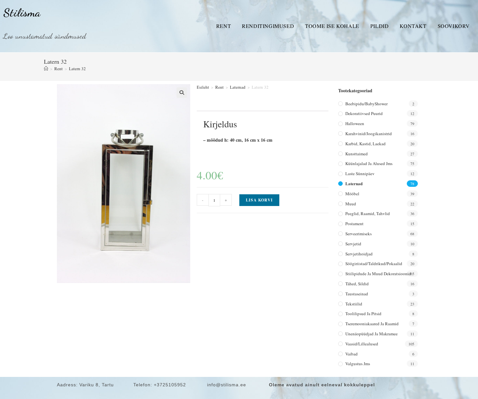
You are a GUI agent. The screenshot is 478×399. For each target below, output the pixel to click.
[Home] (46, 68)
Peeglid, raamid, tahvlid (367, 213)
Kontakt (413, 25)
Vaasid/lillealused (361, 344)
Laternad (238, 87)
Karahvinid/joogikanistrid (368, 133)
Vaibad (351, 354)
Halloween (354, 123)
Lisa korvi (259, 200)
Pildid (379, 25)
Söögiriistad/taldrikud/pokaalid (373, 263)
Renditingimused (268, 25)
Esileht (203, 87)
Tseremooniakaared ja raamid (372, 324)
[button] (182, 92)
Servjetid (353, 244)
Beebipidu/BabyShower (366, 104)
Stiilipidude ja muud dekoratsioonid (378, 274)
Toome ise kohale (332, 25)
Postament (354, 223)
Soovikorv (454, 25)
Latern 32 (77, 68)
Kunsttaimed (356, 154)
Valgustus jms (357, 364)
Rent (223, 25)
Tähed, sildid (357, 284)
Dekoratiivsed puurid (364, 113)
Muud (350, 204)
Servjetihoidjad (359, 254)
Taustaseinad (356, 294)
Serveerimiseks (358, 234)
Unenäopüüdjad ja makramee (371, 334)
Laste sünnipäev (360, 173)
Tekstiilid (353, 304)
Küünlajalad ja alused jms (368, 163)
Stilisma (22, 12)
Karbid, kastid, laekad (365, 144)
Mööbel (352, 194)
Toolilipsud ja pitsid (363, 313)
